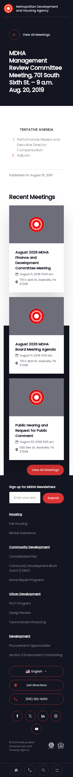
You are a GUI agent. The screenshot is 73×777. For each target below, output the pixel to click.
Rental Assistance (22, 533)
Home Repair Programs (26, 580)
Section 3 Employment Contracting (35, 655)
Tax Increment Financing (27, 622)
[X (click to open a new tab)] (30, 716)
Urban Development (25, 594)
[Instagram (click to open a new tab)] (56, 716)
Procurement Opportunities (29, 645)
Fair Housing (18, 523)
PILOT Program (20, 603)
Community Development (29, 547)
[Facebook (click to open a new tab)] (17, 716)
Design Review (20, 612)
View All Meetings (36, 34)
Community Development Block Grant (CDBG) (33, 568)
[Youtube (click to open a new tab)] (36, 729)
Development (19, 636)
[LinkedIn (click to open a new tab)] (43, 716)
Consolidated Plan (23, 556)
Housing (15, 514)
